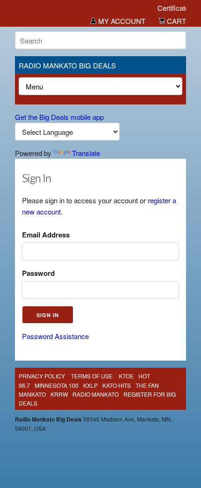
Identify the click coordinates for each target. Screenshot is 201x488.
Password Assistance (55, 336)
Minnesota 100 (57, 385)
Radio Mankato (95, 394)
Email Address (46, 234)
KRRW (59, 394)
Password (38, 273)
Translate (86, 153)
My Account (120, 21)
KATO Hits (116, 385)
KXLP (90, 385)
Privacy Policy (42, 376)
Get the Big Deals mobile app (59, 117)
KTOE (126, 376)
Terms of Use (92, 376)
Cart (175, 21)
